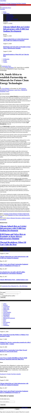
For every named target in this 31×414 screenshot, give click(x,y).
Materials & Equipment (12, 19)
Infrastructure (9, 17)
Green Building (10, 16)
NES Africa (25, 407)
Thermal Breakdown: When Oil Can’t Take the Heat (13, 243)
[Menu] (0, 6)
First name (2, 292)
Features (5, 311)
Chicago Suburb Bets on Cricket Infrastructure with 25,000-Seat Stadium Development (16, 29)
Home (4, 12)
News (7, 91)
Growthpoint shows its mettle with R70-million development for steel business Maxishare (12, 272)
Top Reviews (6, 250)
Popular (5, 248)
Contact (5, 62)
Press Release (6, 322)
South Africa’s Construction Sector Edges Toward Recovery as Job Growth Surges (13, 350)
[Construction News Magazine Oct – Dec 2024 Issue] (13, 286)
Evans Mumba (5, 88)
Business (23, 88)
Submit (17, 409)
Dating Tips (6, 308)
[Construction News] (5, 7)
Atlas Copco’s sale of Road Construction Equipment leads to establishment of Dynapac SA (14, 265)
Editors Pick (6, 309)
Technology (6, 325)
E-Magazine (6, 59)
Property (8, 20)
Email (1, 294)
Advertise (2, 9)
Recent (5, 249)
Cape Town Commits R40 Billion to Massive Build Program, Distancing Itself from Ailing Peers (13, 358)
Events (5, 60)
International (10, 90)
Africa (4, 303)
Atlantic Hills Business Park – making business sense (14, 279)
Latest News (6, 13)
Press (4, 321)
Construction (9, 14)
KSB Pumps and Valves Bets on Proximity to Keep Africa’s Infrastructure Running (16, 47)
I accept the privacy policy (8, 295)
